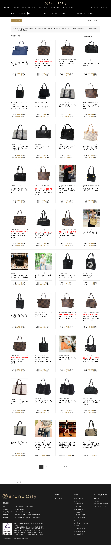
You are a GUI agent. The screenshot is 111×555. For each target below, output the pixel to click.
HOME (12, 482)
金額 (71, 13)
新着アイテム (58, 498)
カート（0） (105, 7)
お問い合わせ (31, 7)
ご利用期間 (89, 13)
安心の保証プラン (79, 512)
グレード (54, 13)
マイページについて (79, 528)
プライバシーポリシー (100, 506)
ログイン (96, 7)
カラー (63, 13)
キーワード (79, 13)
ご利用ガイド (6, 7)
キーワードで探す (68, 7)
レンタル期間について (80, 506)
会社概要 (24, 7)
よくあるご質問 (15, 7)
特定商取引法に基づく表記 (101, 504)
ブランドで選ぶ (42, 7)
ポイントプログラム (79, 517)
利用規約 (96, 501)
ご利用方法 (77, 501)
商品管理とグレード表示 (81, 523)
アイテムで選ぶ (55, 7)
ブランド (36, 13)
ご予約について (78, 504)
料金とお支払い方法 (79, 509)
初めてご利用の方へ (79, 498)
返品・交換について (79, 531)
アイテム (45, 13)
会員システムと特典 (79, 515)
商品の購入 (77, 526)
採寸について (78, 520)
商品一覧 (19, 482)
